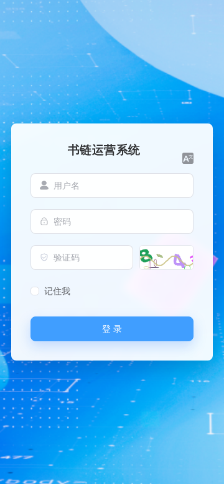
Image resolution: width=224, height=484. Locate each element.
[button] (188, 158)
